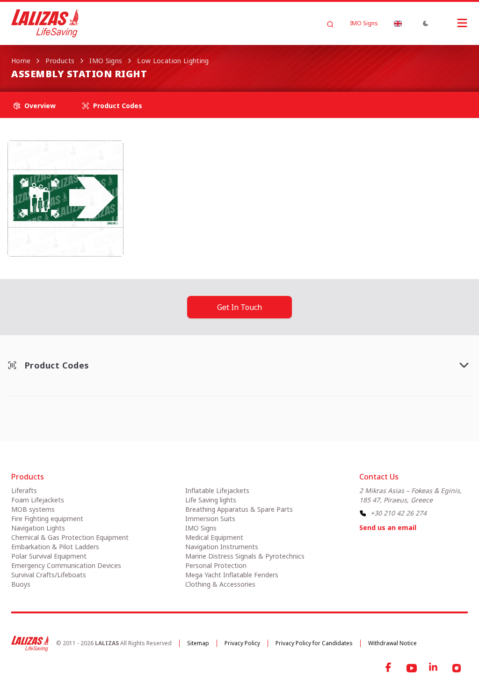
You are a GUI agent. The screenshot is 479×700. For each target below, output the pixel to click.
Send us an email (387, 527)
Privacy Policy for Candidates (314, 643)
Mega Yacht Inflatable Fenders (231, 574)
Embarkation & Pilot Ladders (55, 546)
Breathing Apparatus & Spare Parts (239, 509)
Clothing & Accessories (220, 584)
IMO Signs (364, 23)
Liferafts (24, 490)
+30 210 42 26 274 (398, 512)
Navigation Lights (38, 527)
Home (20, 60)
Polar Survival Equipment (49, 556)
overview (40, 105)
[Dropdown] (397, 23)
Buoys (20, 584)
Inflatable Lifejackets (217, 490)
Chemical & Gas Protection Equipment (70, 537)
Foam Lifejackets (37, 499)
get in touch (239, 307)
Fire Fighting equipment (47, 518)
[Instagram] (456, 668)
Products (59, 60)
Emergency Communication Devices (66, 565)
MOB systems (33, 509)
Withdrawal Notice (392, 643)
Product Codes (117, 105)
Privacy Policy (242, 643)
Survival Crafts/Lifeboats (48, 574)
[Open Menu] (453, 22)
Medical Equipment (214, 537)
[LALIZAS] (45, 23)
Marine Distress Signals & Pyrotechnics (245, 556)
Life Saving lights (210, 499)
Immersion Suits (210, 518)
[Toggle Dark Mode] (425, 23)
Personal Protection (216, 565)
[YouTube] (411, 668)
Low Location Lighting (173, 60)
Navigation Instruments (221, 546)
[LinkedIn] (434, 668)
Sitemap (198, 643)
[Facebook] (389, 668)
